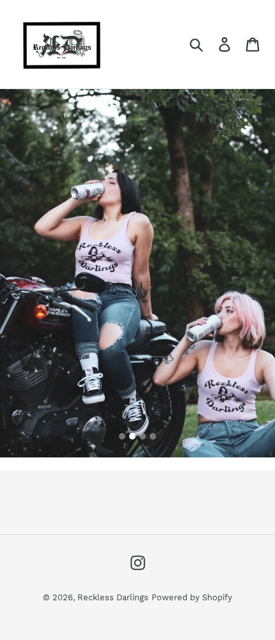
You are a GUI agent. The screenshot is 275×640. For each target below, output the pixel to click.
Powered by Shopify (192, 597)
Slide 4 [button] (153, 436)
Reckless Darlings (112, 597)
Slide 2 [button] (132, 436)
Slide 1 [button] (122, 436)
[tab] (122, 436)
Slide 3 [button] (142, 436)
